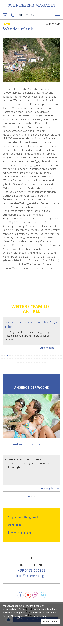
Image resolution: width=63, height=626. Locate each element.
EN (33, 15)
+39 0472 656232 (32, 570)
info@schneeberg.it (31, 575)
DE (21, 15)
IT (26, 15)
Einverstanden (50, 621)
